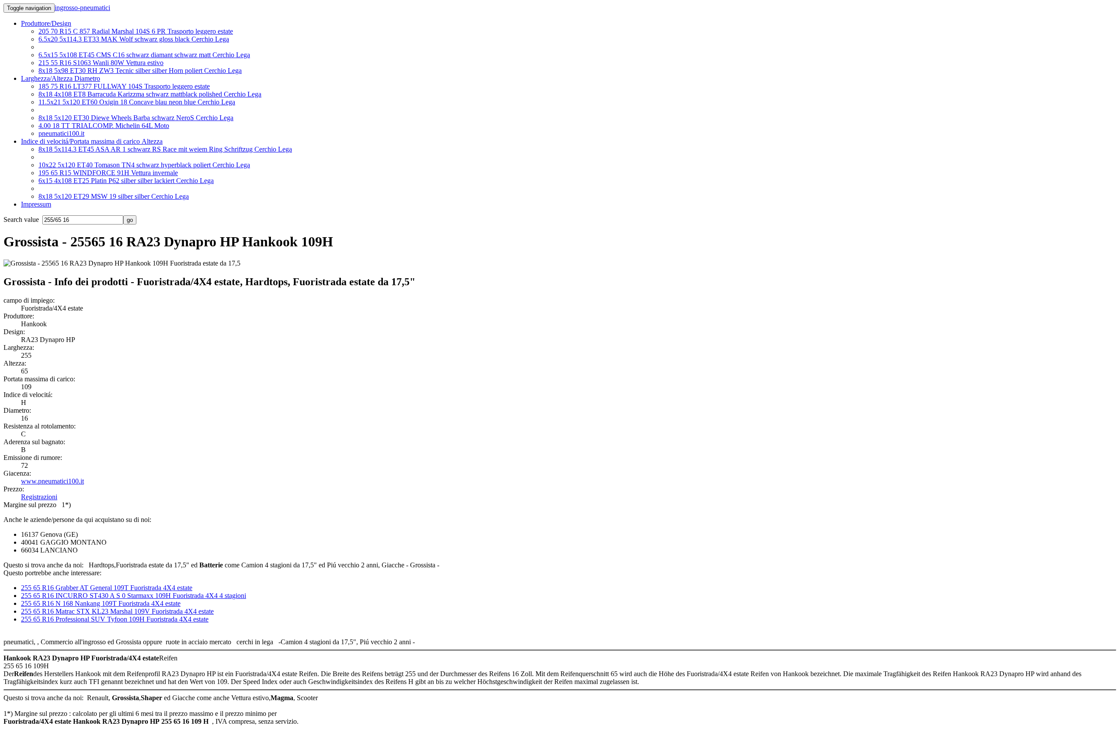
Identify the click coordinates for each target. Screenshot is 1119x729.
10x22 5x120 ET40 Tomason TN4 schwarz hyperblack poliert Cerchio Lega (144, 165)
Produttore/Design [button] (46, 23)
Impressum (36, 204)
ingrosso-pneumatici (82, 7)
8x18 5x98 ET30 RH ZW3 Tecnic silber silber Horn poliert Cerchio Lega (140, 70)
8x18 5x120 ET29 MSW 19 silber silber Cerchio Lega (113, 196)
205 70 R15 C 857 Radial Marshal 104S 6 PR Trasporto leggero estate (135, 31)
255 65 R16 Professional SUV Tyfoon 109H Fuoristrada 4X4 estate (115, 619)
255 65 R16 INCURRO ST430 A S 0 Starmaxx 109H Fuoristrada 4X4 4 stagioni (133, 595)
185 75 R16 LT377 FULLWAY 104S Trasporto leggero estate (124, 86)
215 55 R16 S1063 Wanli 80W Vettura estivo (100, 62)
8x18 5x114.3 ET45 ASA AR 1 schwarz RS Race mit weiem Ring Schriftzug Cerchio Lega (165, 149)
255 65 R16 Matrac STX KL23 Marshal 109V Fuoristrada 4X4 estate (117, 611)
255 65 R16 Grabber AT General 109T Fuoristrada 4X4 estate (106, 587)
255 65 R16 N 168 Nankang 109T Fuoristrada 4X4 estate (101, 603)
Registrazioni (39, 497)
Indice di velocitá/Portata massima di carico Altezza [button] (92, 141)
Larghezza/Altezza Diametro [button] (60, 78)
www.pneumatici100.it (52, 481)
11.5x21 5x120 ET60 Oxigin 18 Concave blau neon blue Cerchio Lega (136, 102)
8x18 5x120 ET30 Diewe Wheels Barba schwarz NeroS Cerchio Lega (135, 117)
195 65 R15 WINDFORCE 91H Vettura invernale (108, 172)
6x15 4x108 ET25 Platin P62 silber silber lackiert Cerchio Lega (126, 180)
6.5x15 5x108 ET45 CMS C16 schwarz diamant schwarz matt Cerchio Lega (144, 55)
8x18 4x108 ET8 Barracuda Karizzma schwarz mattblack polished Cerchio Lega (149, 94)
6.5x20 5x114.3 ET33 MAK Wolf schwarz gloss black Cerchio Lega (133, 39)
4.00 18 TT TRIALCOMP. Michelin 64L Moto (103, 125)
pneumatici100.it (61, 133)
